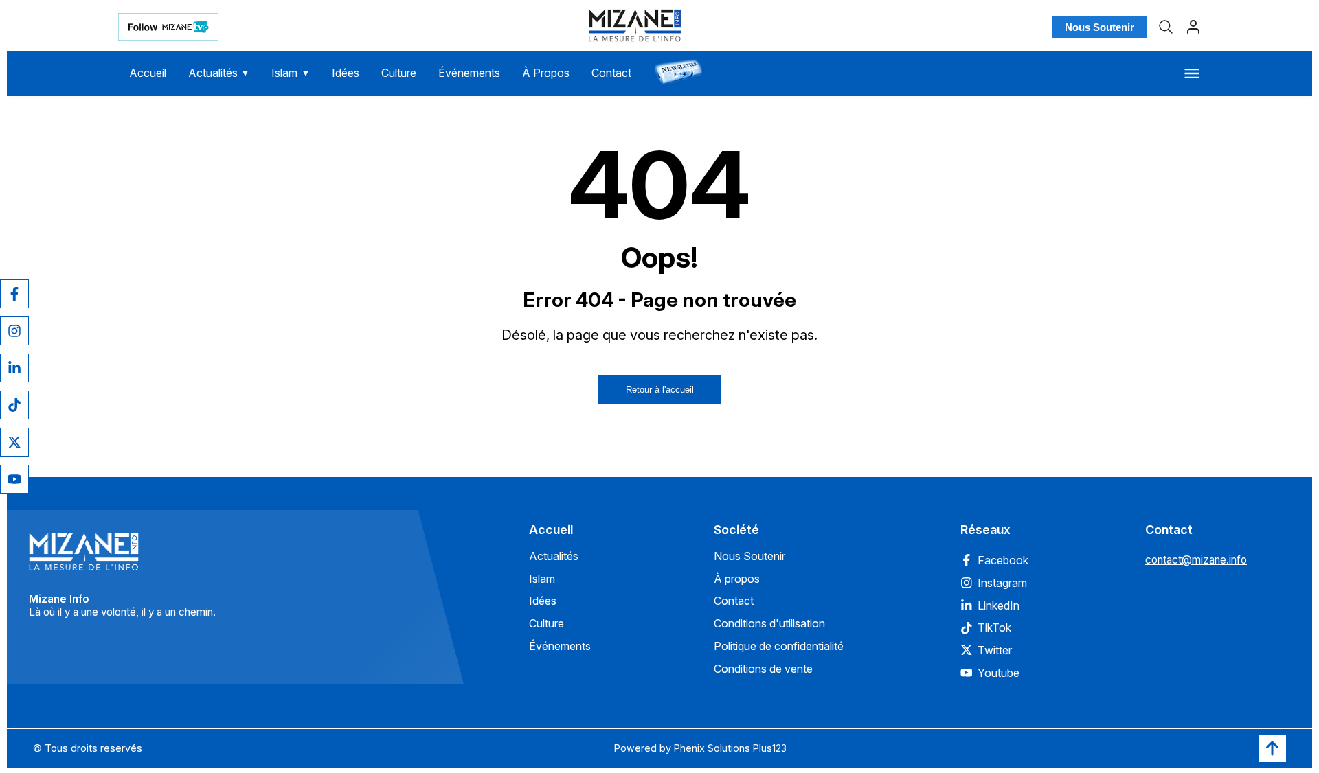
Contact (611, 73)
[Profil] (1193, 27)
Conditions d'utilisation (769, 623)
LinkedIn (998, 605)
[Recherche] (1166, 27)
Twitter (995, 650)
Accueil (147, 73)
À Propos (546, 73)
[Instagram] (14, 330)
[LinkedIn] (14, 368)
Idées (345, 73)
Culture (398, 73)
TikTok (994, 627)
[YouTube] (14, 479)
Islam (290, 73)
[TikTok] (14, 405)
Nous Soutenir (1099, 27)
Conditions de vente (763, 669)
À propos (737, 579)
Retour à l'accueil (660, 389)
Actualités (219, 73)
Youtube (998, 673)
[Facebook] (14, 293)
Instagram (1002, 583)
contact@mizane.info (1196, 559)
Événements (469, 73)
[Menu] (1192, 73)
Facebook (1003, 560)
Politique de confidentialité (779, 646)
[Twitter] (14, 442)
